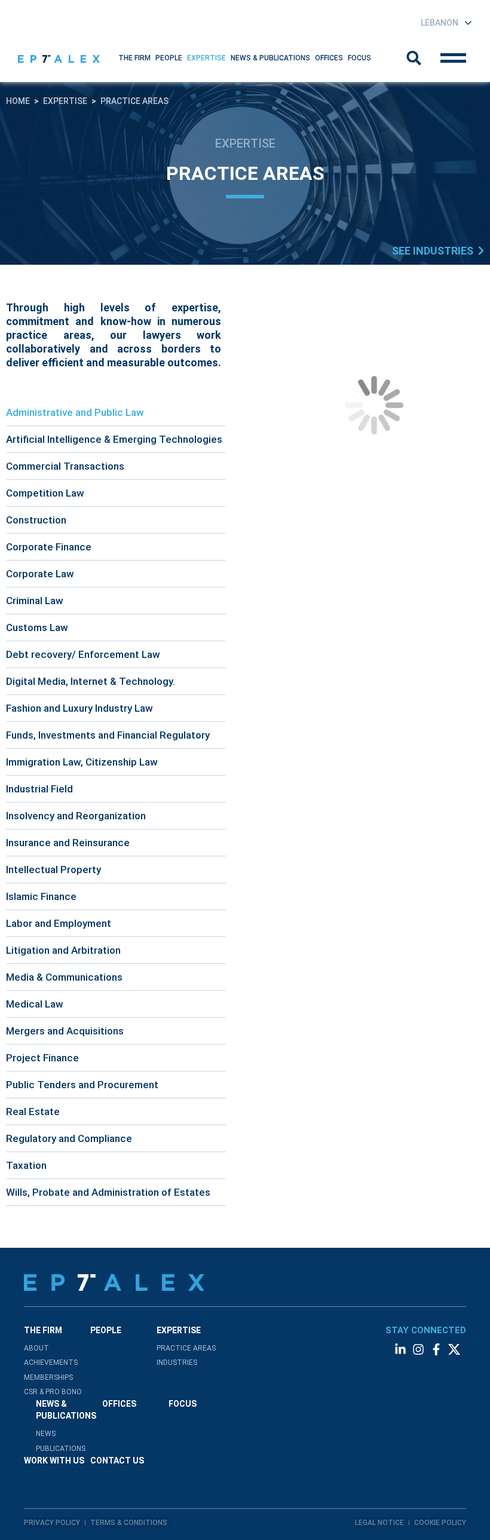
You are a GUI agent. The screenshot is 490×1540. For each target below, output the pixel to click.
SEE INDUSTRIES (432, 250)
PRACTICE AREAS (134, 101)
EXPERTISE (206, 58)
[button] (134, 58)
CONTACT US (117, 1460)
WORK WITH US (54, 1460)
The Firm (134, 58)
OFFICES (119, 1404)
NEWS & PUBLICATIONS (270, 58)
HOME (18, 101)
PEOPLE (105, 1330)
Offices (329, 58)
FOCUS (183, 1404)
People (168, 58)
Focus (359, 58)
